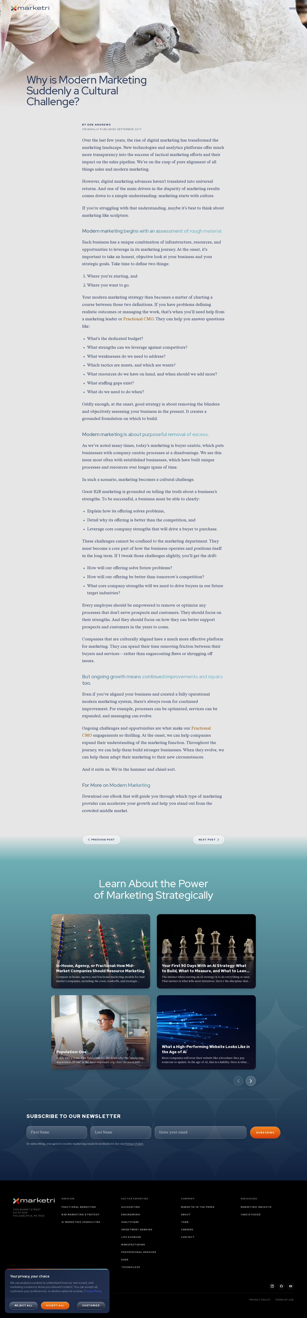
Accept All (55, 1305)
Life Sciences (131, 1237)
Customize (91, 1305)
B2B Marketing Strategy (80, 1214)
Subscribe (265, 1132)
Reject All (23, 1305)
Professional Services (138, 1252)
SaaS (124, 1259)
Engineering (130, 1214)
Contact (187, 1237)
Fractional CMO (138, 319)
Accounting (130, 1207)
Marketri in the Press (198, 1207)
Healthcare (130, 1222)
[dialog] (57, 1291)
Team (185, 1222)
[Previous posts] (238, 1081)
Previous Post (103, 839)
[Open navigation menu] (292, 8)
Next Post (207, 839)
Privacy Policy (134, 1143)
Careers (187, 1229)
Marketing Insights (256, 1207)
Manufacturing (133, 1244)
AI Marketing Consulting (81, 1222)
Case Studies (251, 1214)
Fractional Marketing (79, 1207)
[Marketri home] (30, 8)
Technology (131, 1267)
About (186, 1214)
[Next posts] (251, 1081)
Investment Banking (137, 1229)
